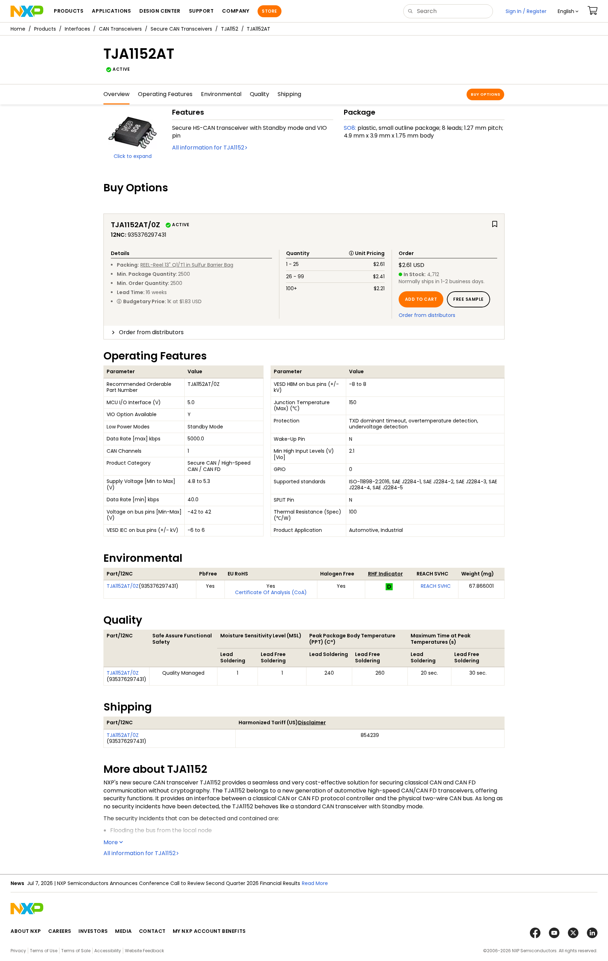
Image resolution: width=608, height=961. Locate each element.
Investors (93, 931)
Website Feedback (144, 951)
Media (123, 931)
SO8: (350, 128)
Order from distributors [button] (151, 332)
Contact (152, 931)
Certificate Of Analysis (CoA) (271, 592)
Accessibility (107, 951)
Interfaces (77, 28)
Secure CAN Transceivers (181, 28)
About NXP (26, 931)
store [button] (269, 11)
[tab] (304, 332)
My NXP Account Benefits (209, 931)
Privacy (18, 951)
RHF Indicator (385, 573)
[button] (568, 11)
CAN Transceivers (120, 28)
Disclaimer (312, 722)
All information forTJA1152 (208, 148)
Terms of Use (43, 951)
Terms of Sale (75, 951)
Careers (59, 931)
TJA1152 (229, 28)
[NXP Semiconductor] (27, 11)
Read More (315, 883)
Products (45, 28)
